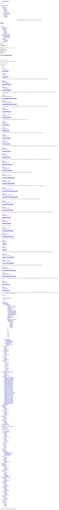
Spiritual (3, 496)
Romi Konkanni (6, 375)
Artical (3, 356)
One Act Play (4, 470)
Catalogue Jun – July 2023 (8, 396)
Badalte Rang (5, 125)
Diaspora (3, 406)
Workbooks (10, 317)
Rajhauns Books (5, 7)
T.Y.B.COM (11, 326)
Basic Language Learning (12, 319)
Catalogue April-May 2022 (8, 380)
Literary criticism (7, 461)
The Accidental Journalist (9, 270)
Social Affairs (4, 491)
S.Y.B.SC (11, 325)
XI (8, 337)
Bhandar (9, 307)
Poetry (3, 471)
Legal (3, 456)
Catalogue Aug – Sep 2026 (8, 377)
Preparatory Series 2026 (12, 314)
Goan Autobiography (6, 431)
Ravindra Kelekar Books (6, 477)
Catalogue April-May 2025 (8, 383)
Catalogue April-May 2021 (8, 379)
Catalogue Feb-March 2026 (9, 378)
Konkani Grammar (9, 342)
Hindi (5, 33)
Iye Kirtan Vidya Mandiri (8, 177)
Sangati (9, 315)
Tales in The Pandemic (8, 257)
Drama (3, 410)
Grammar (4, 437)
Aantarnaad (5, 71)
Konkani (5, 9)
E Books (3, 415)
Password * (2, 48)
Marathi (5, 10)
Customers (6, 16)
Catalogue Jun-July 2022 (8, 399)
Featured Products (5, 424)
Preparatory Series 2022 (12, 310)
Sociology (4, 495)
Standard (7, 318)
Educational (4, 419)
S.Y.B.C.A (11, 323)
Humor (3, 448)
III (8, 329)
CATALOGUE (5, 61)
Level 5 (5, 370)
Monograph (6, 475)
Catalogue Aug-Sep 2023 (8, 387)
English (5, 30)
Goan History (4, 433)
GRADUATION (10, 321)
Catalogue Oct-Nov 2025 (8, 403)
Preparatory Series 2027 (12, 306)
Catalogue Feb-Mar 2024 (8, 395)
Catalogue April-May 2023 (8, 381)
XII (4, 301)
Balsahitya (4, 360)
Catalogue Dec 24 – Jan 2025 (9, 393)
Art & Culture (4, 346)
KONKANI (6, 408)
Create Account (3, 52)
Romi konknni (6, 441)
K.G (8, 332)
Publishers (6, 15)
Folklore (3, 427)
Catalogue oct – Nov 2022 (8, 400)
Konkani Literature (7, 455)
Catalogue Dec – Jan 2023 (8, 390)
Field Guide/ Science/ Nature (7, 426)
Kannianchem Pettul (7, 204)
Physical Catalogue (7, 13)
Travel (3, 503)
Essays (3, 420)
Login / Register (5, 17)
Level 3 (5, 365)
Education (4, 416)
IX (4, 299)
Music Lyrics (4, 464)
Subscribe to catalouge (6, 12)
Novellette (4, 465)
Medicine (3, 463)
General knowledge (9, 344)
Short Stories (4, 486)
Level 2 (5, 363)
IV (8, 330)
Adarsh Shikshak (6, 84)
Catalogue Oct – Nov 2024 (8, 401)
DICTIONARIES (8, 340)
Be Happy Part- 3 (6, 138)
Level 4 (5, 367)
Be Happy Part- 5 (6, 151)
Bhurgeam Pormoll (7, 164)
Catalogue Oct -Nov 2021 (8, 402)
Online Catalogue (7, 14)
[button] (3, 67)
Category (7, 305)
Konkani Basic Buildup (8, 452)
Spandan (4, 244)
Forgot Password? (3, 50)
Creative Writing (5, 404)
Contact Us (4, 38)
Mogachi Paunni (6, 217)
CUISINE (7, 343)
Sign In (2, 51)
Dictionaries (4, 407)
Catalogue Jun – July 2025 (8, 398)
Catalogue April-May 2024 (8, 382)
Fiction (3, 425)
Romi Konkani (6, 359)
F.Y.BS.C (11, 322)
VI (8, 334)
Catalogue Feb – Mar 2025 (8, 394)
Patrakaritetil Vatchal (7, 230)
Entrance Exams (11, 320)
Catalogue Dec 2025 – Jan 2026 (9, 392)
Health (3, 442)
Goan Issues (6, 430)
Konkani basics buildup (8, 453)
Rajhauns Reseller (5, 1)
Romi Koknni (6, 350)
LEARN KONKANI (7, 339)
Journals (9, 308)
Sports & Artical (5, 499)
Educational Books (7, 304)
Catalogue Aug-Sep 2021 (8, 385)
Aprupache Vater (6, 111)
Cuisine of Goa (4, 405)
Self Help (4, 482)
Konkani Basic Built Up (10, 341)
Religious (4, 478)
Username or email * (3, 47)
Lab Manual (10, 309)
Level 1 (5, 361)
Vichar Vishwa (6, 284)
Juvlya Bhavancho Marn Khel (10, 191)
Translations (4, 501)
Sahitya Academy (5, 302)
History (7, 345)
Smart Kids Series (11, 316)
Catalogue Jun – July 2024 (8, 397)
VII (8, 335)
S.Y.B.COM (11, 324)
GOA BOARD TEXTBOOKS (6, 298)
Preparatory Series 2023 (12, 311)
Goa (3, 429)
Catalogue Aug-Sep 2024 (8, 388)
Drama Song (6, 411)
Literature (4, 459)
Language (4, 8)
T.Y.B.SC (11, 327)
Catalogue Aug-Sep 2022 (8, 386)
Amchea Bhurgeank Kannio (9, 98)
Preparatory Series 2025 (12, 313)
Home (3, 6)
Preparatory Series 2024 (12, 312)
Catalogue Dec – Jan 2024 (8, 391)
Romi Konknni (6, 11)
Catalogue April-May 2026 (8, 384)
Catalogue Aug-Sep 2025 (8, 389)
